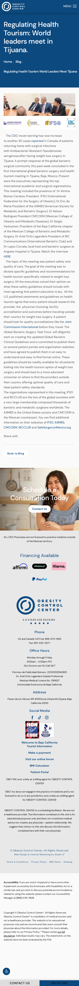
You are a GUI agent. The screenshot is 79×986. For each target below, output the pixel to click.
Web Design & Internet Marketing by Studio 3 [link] (39, 854)
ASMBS (59, 422)
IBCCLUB (25, 427)
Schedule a (39, 494)
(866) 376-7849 (25, 897)
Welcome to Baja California (39, 744)
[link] (39, 621)
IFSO (50, 422)
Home (8, 62)
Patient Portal (39, 772)
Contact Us (39, 509)
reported (37, 141)
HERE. (7, 256)
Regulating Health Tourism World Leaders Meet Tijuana (40, 71)
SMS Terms (55, 862)
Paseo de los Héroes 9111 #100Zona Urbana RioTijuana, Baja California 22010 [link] (40, 701)
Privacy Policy (39, 862)
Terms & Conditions (18, 862)
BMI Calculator (39, 765)
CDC (15, 136)
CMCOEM (10, 427)
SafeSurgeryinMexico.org (54, 427)
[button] (6, 971)
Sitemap (68, 862)
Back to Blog (15, 453)
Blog (18, 62)
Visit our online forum (39, 759)
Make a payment (39, 752)
